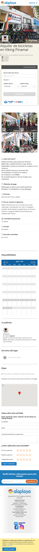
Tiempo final (24, 83)
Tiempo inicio (8, 83)
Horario (6, 80)
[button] (19, 393)
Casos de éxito (19, 516)
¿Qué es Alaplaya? (19, 501)
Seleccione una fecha (11, 73)
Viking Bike (6, 334)
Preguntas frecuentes (19, 509)
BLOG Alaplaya (19, 510)
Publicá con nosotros (19, 515)
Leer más (9, 545)
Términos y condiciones (19, 503)
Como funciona (19, 513)
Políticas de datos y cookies (19, 504)
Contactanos (19, 507)
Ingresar (32, 3)
